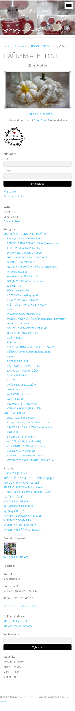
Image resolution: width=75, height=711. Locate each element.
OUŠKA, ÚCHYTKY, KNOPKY (22, 333)
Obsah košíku (11, 221)
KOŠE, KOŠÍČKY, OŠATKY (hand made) (28, 422)
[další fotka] (66, 90)
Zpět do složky (37, 113)
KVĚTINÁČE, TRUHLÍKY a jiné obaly (27, 304)
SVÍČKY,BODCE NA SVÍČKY (21, 384)
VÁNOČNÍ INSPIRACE (15, 501)
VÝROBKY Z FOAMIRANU (18, 520)
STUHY (11, 380)
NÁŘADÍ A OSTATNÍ (18, 323)
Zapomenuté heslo (14, 196)
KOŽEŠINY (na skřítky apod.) (23, 295)
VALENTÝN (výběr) (17, 394)
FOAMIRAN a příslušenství (22, 276)
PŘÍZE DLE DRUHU (17, 361)
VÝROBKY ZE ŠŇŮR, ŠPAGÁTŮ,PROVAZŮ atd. (32, 460)
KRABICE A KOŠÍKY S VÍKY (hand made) (29, 427)
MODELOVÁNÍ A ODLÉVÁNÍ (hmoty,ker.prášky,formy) (36, 318)
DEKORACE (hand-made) (21, 417)
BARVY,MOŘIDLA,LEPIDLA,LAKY (24, 238)
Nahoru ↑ (5, 701)
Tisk (31, 696)
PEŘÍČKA (12, 342)
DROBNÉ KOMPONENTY (21, 262)
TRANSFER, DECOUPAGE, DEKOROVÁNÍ (26, 492)
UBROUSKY (13, 389)
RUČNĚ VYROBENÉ (14, 413)
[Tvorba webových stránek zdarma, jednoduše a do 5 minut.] (21, 697)
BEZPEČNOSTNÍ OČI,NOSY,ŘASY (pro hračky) (32, 243)
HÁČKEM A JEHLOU (40, 46)
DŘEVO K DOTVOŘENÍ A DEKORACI (27, 257)
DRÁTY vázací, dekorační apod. (24, 252)
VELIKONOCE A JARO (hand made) (26, 446)
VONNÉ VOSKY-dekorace (21, 450)
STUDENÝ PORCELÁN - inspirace (22, 487)
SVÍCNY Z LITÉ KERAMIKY (21, 436)
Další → (31, 113)
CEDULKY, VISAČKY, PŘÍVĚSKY (23, 248)
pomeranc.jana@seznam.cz (19, 605)
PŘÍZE (10, 356)
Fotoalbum (20, 46)
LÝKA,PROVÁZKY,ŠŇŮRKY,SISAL (24, 314)
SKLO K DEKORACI (17, 375)
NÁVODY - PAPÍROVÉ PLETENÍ (21, 482)
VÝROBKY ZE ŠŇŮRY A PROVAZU (22, 529)
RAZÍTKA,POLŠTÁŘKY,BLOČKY (23, 366)
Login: (7, 158)
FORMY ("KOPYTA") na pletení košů (27, 281)
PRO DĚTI (12, 432)
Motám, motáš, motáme (18, 626)
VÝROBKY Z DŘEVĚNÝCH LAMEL (25, 455)
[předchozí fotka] (9, 90)
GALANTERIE (14, 285)
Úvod (6, 46)
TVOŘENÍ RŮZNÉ (13, 496)
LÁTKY (10, 309)
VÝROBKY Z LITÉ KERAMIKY (19, 525)
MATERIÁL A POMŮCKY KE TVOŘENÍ (24, 233)
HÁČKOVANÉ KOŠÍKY (19, 290)
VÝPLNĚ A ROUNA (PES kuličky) (24, 408)
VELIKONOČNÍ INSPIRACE (18, 506)
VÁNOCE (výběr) (16, 399)
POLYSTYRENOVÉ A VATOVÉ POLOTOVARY (31, 347)
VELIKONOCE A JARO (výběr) (23, 403)
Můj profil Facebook (15, 621)
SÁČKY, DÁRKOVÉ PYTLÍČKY (22, 370)
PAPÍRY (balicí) (15, 337)
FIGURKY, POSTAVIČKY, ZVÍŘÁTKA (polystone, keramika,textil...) (32, 269)
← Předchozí (47, 113)
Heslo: (7, 171)
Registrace (9, 191)
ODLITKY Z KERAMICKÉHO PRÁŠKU (27, 328)
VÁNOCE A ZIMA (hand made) (24, 441)
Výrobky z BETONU (15, 511)
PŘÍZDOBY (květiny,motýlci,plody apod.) (29, 351)
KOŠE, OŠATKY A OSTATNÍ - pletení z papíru (29, 478)
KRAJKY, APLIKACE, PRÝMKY (23, 300)
